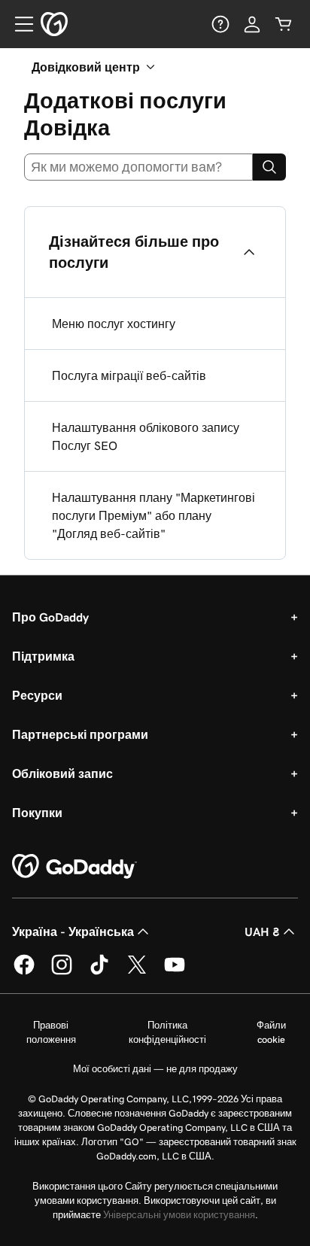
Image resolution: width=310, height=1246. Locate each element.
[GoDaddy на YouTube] (175, 972)
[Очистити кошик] (283, 24)
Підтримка (43, 656)
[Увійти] (252, 24)
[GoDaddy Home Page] (74, 867)
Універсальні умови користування (179, 1215)
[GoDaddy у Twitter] (137, 972)
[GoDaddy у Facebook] (24, 972)
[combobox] (138, 167)
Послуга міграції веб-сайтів (129, 375)
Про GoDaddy (50, 617)
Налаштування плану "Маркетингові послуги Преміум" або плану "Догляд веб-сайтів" (153, 515)
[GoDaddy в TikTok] (99, 972)
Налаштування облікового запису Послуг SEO (145, 436)
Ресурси (37, 695)
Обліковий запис (62, 773)
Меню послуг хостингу (113, 324)
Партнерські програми (80, 734)
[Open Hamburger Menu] (18, 24)
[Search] (269, 167)
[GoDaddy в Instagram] (62, 972)
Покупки (37, 813)
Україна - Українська (73, 931)
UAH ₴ (262, 931)
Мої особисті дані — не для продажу (155, 1069)
